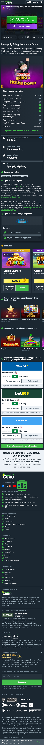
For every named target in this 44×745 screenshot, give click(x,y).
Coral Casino (8, 372)
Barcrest (19, 186)
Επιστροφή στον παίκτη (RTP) (17, 138)
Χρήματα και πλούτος (19, 176)
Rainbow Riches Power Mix (29, 349)
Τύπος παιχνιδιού (13, 146)
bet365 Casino (9, 400)
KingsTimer (9, 349)
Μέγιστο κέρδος (12, 155)
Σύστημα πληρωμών (14, 164)
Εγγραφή (22, 682)
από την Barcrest (10, 9)
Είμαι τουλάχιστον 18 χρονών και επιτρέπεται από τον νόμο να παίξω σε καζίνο (22, 687)
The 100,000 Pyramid (30, 320)
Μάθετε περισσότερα (12, 743)
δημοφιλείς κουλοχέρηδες (10, 197)
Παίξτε (22, 288)
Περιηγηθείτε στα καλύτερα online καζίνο (22, 446)
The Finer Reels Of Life (9, 320)
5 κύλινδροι (6, 176)
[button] (40, 137)
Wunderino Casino (10, 427)
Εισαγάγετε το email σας (10, 674)
